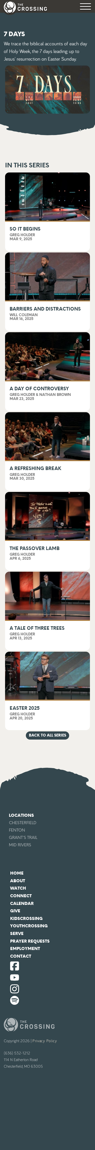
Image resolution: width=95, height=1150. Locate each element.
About (17, 880)
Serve (17, 933)
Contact (20, 956)
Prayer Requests (30, 941)
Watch (18, 888)
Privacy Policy (44, 1041)
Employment (25, 948)
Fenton (17, 830)
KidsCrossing (26, 918)
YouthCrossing (29, 926)
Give (15, 910)
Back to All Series (47, 735)
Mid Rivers (20, 845)
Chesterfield (22, 822)
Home (17, 873)
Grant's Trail (23, 837)
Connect (21, 895)
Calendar (22, 903)
